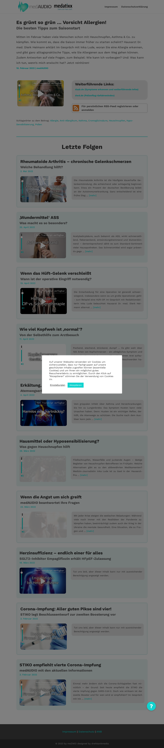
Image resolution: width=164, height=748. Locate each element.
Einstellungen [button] (57, 385)
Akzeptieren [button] (76, 385)
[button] (151, 706)
